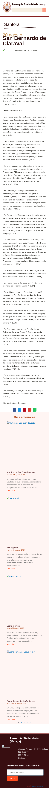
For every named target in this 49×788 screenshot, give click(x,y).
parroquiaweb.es (37, 786)
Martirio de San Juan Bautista (21, 472)
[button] (44, 10)
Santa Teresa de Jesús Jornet (21, 701)
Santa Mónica (13, 626)
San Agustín (12, 547)
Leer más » (11, 491)
